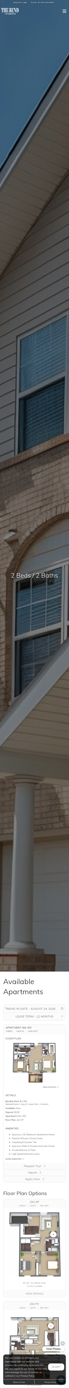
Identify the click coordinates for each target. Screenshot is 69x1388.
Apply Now (33, 1179)
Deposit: (9, 1112)
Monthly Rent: (12, 1101)
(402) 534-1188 (20, 2)
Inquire (33, 1172)
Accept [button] (56, 1366)
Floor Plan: (10, 1119)
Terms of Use (19, 1382)
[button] (62, 1008)
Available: (10, 1108)
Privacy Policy (50, 1382)
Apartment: (11, 1116)
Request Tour (33, 1166)
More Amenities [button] (13, 1159)
